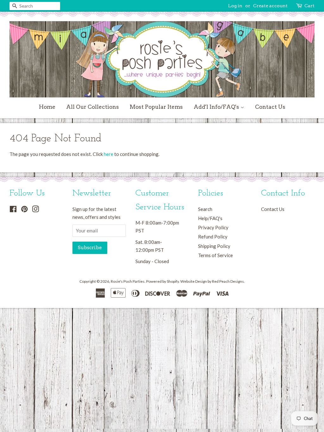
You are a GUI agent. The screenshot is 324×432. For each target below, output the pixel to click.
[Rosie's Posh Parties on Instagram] (35, 210)
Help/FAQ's (210, 218)
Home (47, 107)
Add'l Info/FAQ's (217, 107)
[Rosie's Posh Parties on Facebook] (13, 210)
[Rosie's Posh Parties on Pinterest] (24, 210)
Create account (270, 5)
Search (205, 209)
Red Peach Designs (228, 281)
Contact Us (270, 107)
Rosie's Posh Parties (128, 281)
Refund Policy (212, 236)
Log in (235, 5)
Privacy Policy (213, 227)
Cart (309, 5)
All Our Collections (92, 107)
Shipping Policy (214, 246)
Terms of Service (215, 255)
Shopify (173, 281)
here (108, 154)
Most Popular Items (156, 107)
